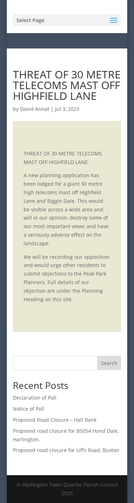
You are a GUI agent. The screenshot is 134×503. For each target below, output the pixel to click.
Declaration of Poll (34, 397)
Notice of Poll (28, 408)
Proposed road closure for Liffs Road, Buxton (66, 450)
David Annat (34, 109)
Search (109, 363)
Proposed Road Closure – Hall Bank (54, 419)
